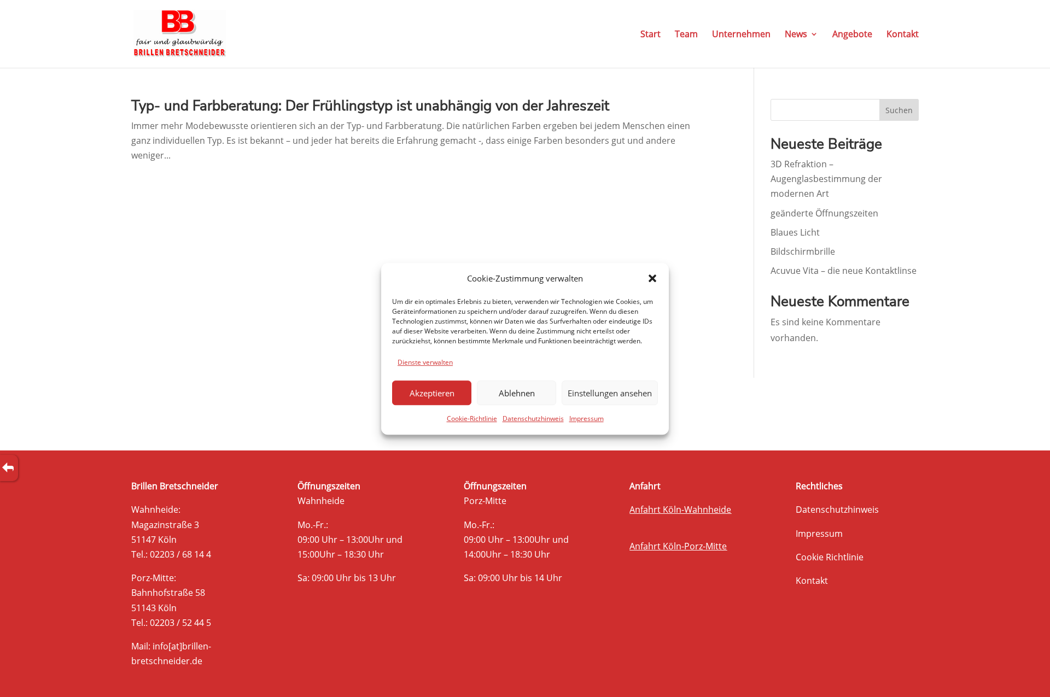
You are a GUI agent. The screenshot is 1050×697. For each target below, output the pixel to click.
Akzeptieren (432, 393)
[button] (652, 278)
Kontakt (902, 35)
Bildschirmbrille (803, 251)
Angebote (852, 35)
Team (686, 35)
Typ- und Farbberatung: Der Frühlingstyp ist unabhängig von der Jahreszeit (370, 105)
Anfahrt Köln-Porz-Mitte (678, 546)
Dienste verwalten (425, 362)
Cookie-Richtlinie (472, 418)
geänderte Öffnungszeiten (824, 213)
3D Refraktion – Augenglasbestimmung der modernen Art (826, 179)
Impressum (586, 418)
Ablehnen (517, 393)
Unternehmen (741, 35)
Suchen (899, 110)
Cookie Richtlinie (830, 557)
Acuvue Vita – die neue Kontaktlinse (844, 271)
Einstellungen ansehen (610, 393)
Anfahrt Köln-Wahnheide (680, 509)
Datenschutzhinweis (533, 418)
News (796, 35)
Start (650, 35)
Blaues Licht (795, 232)
